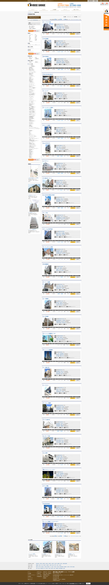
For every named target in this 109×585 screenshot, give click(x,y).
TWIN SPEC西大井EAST (48, 74)
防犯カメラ (31, 142)
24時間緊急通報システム (33, 140)
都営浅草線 (58, 79)
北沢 (57, 565)
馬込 (61, 79)
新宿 (60, 339)
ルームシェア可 (32, 88)
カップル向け (32, 90)
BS (30, 132)
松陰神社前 (63, 62)
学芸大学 (62, 219)
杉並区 (59, 284)
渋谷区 (59, 145)
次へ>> (77, 19)
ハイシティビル (57, 553)
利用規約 (29, 576)
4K (29, 40)
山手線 (57, 339)
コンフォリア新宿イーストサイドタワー (51, 521)
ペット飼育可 (32, 65)
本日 (36, 57)
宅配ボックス (32, 139)
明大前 (60, 287)
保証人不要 (31, 73)
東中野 (60, 113)
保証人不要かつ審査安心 (47, 573)
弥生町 (44, 565)
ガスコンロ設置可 (32, 87)
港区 (61, 563)
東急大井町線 (58, 80)
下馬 (62, 215)
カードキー (31, 84)
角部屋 (30, 157)
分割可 (30, 77)
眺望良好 (31, 80)
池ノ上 (62, 25)
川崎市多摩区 (65, 563)
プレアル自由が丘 (46, 419)
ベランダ (31, 98)
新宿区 (59, 109)
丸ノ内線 (57, 268)
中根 (61, 369)
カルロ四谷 (45, 452)
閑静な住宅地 (32, 69)
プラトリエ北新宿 (46, 125)
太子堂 (62, 318)
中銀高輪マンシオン (71, 553)
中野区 (41, 563)
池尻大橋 (63, 253)
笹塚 (60, 148)
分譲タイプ (31, 78)
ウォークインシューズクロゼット (34, 129)
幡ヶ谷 (62, 145)
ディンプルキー (32, 141)
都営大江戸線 (58, 43)
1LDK (36, 35)
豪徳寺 (63, 61)
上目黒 (62, 249)
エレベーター (32, 103)
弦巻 (62, 405)
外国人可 (31, 86)
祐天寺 (62, 216)
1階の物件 (31, 151)
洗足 (61, 201)
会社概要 (29, 573)
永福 (61, 284)
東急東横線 (58, 198)
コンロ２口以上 (32, 110)
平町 (61, 197)
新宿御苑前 (62, 353)
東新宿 (61, 302)
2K (29, 36)
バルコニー (31, 99)
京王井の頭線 (58, 25)
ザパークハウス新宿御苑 (48, 349)
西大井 (62, 76)
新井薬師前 (61, 568)
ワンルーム (31, 34)
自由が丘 (62, 423)
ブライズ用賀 (45, 485)
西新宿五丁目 (42, 568)
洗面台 (30, 119)
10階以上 (31, 152)
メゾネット (31, 97)
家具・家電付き (32, 107)
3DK (30, 39)
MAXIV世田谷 (46, 56)
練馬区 (59, 93)
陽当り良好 (31, 68)
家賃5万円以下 (45, 576)
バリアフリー (32, 76)
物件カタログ (30, 579)
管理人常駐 (31, 79)
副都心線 (57, 302)
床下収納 (31, 126)
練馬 (62, 94)
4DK (36, 40)
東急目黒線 (58, 201)
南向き (30, 156)
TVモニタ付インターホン (33, 138)
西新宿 (61, 268)
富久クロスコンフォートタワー (49, 469)
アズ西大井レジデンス (47, 178)
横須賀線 (57, 78)
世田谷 (62, 58)
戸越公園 (62, 80)
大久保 (60, 269)
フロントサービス (32, 145)
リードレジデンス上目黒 (48, 246)
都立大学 (62, 198)
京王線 (57, 148)
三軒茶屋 (63, 320)
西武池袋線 (58, 95)
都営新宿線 (58, 456)
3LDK (36, 39)
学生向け (31, 89)
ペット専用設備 (32, 66)
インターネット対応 (33, 136)
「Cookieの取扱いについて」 (73, 583)
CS (30, 131)
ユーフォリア (45, 90)
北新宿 (62, 127)
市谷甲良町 (62, 231)
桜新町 (63, 406)
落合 (60, 112)
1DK (30, 35)
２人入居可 (31, 75)
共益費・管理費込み (32, 28)
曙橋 (61, 456)
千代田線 (57, 149)
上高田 (50, 565)
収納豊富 (31, 130)
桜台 (61, 93)
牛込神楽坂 (63, 234)
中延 (61, 182)
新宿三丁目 (62, 303)
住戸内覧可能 (32, 147)
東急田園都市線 (58, 253)
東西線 (57, 42)
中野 (37, 568)
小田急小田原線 (58, 28)
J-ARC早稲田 (45, 38)
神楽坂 (60, 235)
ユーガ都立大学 (46, 367)
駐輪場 (30, 105)
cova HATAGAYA (46, 143)
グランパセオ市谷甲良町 (48, 229)
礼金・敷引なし (31, 27)
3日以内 (30, 58)
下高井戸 (62, 288)
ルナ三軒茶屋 (45, 316)
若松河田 (62, 43)
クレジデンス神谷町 (32, 553)
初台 (54, 568)
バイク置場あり (32, 106)
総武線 (57, 113)
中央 (42, 565)
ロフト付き (31, 96)
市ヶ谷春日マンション (32, 212)
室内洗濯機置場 (32, 94)
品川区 (59, 76)
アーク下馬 (45, 212)
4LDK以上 (30, 41)
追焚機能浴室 (32, 116)
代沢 (62, 24)
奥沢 (61, 373)
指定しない (31, 57)
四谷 (61, 455)
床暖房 (30, 125)
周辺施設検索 (39, 576)
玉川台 (62, 488)
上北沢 (60, 390)
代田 (62, 438)
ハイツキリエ (45, 385)
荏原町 (62, 184)
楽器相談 (31, 67)
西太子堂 (62, 321)
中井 (62, 111)
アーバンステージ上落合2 (48, 107)
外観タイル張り (32, 109)
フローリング (32, 95)
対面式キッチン (32, 114)
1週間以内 (37, 58)
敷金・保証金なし (32, 26)
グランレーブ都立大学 (32, 229)
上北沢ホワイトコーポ (32, 195)
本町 (39, 565)
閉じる (88, 583)
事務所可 (31, 74)
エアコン (31, 124)
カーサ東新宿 (45, 298)
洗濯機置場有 (32, 108)
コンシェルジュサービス (33, 148)
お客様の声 (39, 573)
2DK (36, 36)
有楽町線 (57, 97)
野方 (55, 565)
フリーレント (32, 83)
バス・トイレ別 (32, 115)
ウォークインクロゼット (33, 127)
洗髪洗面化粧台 (32, 120)
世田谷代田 (64, 322)
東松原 (62, 442)
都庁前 (62, 270)
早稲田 (60, 42)
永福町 (62, 285)
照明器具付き (32, 104)
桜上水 (62, 387)
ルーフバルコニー (32, 100)
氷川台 (61, 97)
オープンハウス (32, 85)
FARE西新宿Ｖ (46, 264)
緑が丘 (62, 200)
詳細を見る (72, 33)
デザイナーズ (32, 70)
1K (35, 34)
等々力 (62, 492)
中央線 (55, 566)
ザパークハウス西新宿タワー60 (49, 333)
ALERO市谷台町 (46, 503)
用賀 (63, 409)
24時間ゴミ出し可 (32, 146)
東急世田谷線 (58, 60)
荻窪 (64, 568)
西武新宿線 (58, 131)
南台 (53, 565)
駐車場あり (31, 149)
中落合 (62, 163)
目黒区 (59, 197)
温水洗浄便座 (32, 118)
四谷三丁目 (62, 356)
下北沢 (63, 28)
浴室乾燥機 (31, 117)
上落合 (62, 109)
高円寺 (47, 568)
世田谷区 (59, 24)
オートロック (32, 137)
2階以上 (31, 150)
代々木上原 (62, 149)
